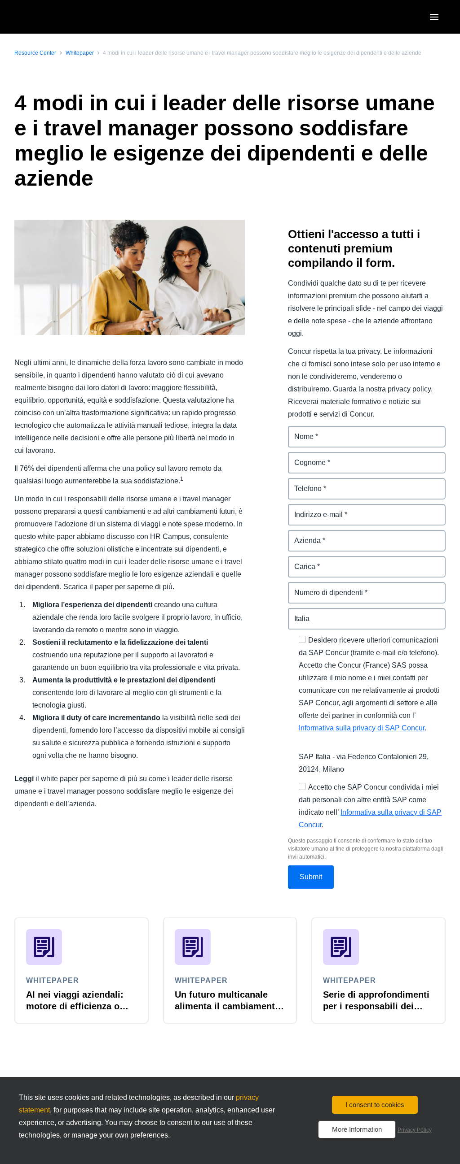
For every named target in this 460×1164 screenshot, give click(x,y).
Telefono (303, 483)
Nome (298, 431)
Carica (299, 561)
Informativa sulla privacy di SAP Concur (362, 728)
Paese (298, 613)
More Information (357, 1129)
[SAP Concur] (55, 17)
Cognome (305, 457)
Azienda (302, 535)
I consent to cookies (374, 1104)
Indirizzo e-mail (313, 509)
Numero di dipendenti (325, 587)
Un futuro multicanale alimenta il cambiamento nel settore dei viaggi (227, 1006)
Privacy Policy (415, 1130)
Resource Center (35, 53)
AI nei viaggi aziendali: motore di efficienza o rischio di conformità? (75, 1006)
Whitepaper (80, 53)
